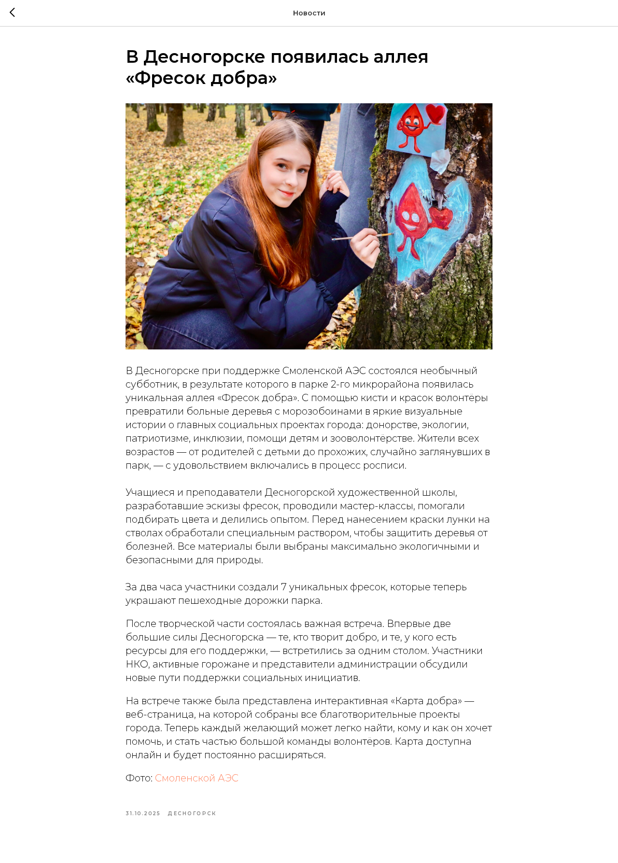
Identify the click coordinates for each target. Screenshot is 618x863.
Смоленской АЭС (197, 778)
